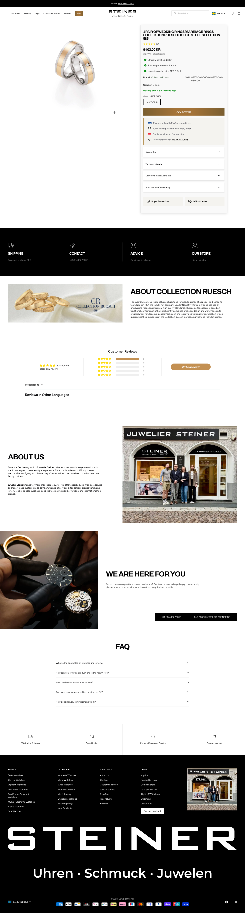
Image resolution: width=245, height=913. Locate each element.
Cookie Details (148, 784)
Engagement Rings (67, 798)
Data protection (149, 789)
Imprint (144, 775)
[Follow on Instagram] (235, 902)
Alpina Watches (16, 806)
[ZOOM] (114, 112)
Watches (15, 13)
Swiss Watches (65, 784)
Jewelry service (107, 789)
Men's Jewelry (64, 794)
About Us (104, 775)
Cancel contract (152, 811)
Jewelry (27, 13)
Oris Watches (14, 811)
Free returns (106, 798)
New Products (65, 808)
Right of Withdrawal (151, 794)
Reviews (104, 803)
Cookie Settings (149, 780)
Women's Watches (67, 775)
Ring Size (104, 794)
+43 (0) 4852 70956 (126, 3)
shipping (161, 54)
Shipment (145, 798)
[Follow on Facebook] (226, 902)
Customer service (109, 784)
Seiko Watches (15, 775)
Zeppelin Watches (17, 784)
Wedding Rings (65, 803)
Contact (104, 780)
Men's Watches (65, 780)
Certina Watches (16, 780)
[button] (104, 359)
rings (37, 13)
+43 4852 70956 (180, 139)
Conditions (146, 803)
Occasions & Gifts (52, 13)
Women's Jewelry (66, 789)
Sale (79, 13)
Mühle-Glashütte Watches (21, 801)
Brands (67, 13)
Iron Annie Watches (18, 789)
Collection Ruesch (160, 77)
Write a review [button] (191, 367)
